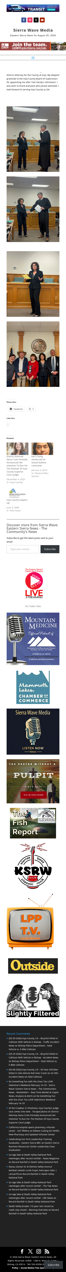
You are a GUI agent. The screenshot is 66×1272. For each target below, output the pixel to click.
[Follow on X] (36, 20)
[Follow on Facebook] (23, 20)
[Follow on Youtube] (42, 20)
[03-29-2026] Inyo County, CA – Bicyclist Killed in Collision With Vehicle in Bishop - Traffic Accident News (34, 1042)
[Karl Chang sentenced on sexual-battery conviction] (42, 449)
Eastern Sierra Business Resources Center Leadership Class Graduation (34, 1146)
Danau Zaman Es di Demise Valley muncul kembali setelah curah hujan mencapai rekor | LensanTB (33, 1170)
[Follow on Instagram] (29, 20)
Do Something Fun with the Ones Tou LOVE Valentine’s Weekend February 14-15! (32, 1100)
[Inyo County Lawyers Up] (17, 492)
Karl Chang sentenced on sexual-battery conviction (38, 461)
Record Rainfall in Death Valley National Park (35, 1162)
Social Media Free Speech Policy (37, 1267)
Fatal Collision (35, 1076)
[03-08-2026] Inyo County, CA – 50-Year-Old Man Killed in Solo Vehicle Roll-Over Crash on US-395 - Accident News (34, 1073)
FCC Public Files (33, 606)
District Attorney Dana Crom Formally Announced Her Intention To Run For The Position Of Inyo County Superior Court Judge (17, 465)
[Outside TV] (33, 973)
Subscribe (50, 549)
